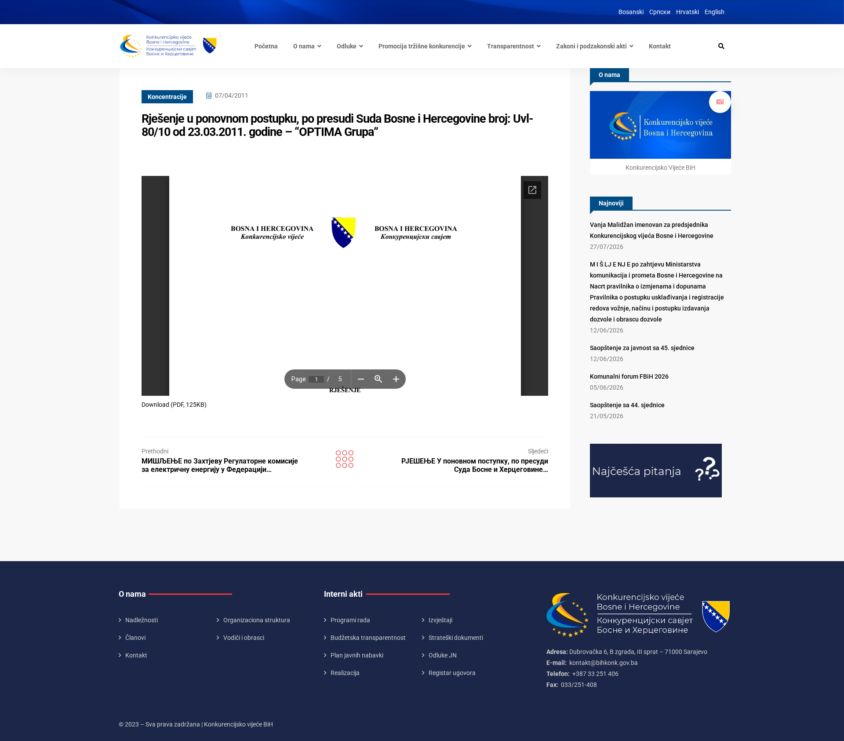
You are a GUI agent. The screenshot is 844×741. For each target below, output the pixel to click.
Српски (659, 11)
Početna (266, 46)
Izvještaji (440, 620)
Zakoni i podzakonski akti (591, 46)
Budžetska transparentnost (368, 637)
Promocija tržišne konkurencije (421, 46)
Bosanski (631, 11)
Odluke (347, 46)
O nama (304, 46)
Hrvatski (687, 11)
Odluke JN (443, 655)
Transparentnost (510, 46)
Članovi (135, 637)
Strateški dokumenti (456, 637)
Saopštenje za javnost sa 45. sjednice (642, 347)
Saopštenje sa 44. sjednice (627, 405)
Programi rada (350, 620)
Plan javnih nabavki (357, 655)
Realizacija (345, 672)
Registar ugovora (452, 672)
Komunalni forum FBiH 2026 (629, 376)
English (714, 11)
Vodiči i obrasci (243, 637)
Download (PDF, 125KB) (174, 404)
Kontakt (660, 46)
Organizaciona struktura (256, 620)
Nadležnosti (141, 620)
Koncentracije (167, 96)
